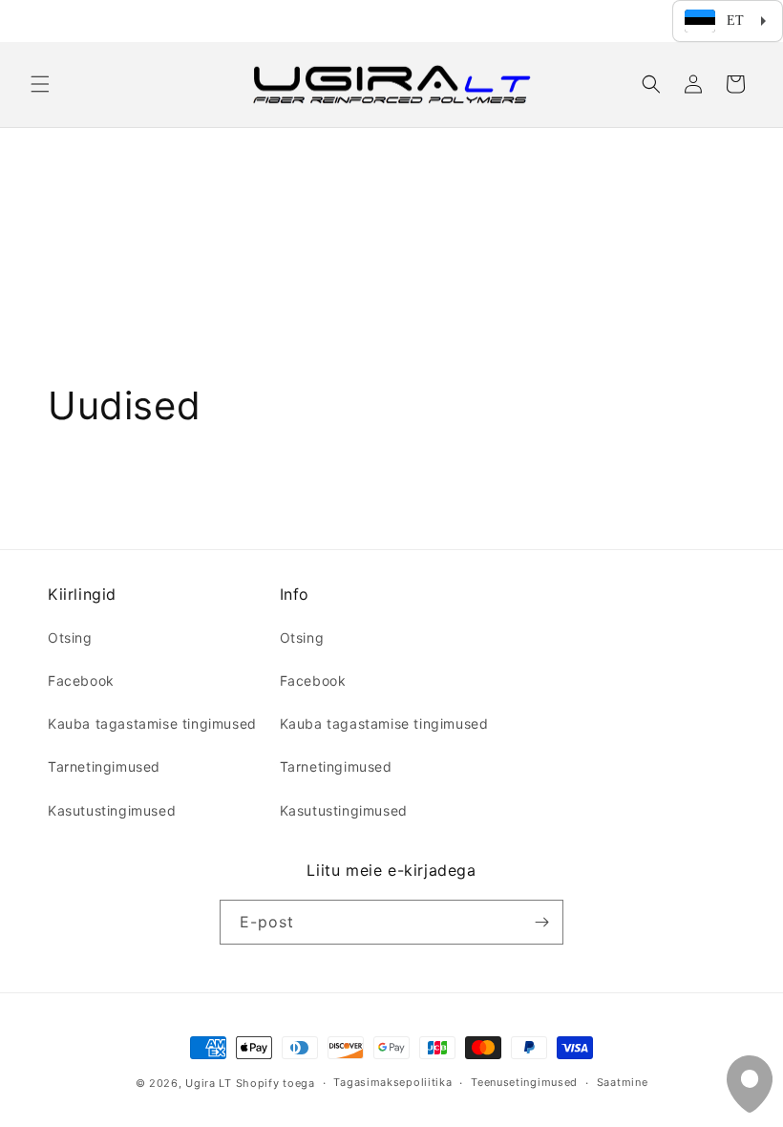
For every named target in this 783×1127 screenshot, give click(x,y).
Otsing (70, 637)
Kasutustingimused (112, 810)
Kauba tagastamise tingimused (152, 723)
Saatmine (622, 1082)
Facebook (81, 680)
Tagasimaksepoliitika (392, 1082)
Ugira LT (208, 1083)
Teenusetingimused (524, 1082)
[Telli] (541, 922)
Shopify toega (275, 1083)
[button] (40, 84)
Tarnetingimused (104, 766)
